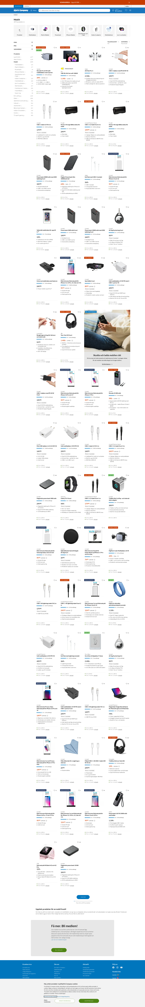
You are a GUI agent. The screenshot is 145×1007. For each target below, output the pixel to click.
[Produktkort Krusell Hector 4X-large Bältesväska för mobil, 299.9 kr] (119, 110)
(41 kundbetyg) (96, 556)
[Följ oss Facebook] (113, 967)
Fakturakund (26, 969)
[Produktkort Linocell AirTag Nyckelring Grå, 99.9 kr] (119, 642)
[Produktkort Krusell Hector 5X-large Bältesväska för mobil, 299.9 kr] (71, 110)
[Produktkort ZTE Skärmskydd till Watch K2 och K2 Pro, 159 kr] (47, 851)
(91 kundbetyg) (72, 819)
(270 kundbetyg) (48, 181)
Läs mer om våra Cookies (50, 996)
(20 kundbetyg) (48, 74)
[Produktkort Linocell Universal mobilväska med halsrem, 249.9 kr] (47, 267)
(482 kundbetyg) (96, 127)
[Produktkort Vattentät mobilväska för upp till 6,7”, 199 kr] (47, 216)
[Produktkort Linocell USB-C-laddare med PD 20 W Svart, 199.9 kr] (47, 379)
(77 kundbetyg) (72, 765)
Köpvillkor (25, 975)
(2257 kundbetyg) (49, 605)
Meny (35, 10)
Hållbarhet (57, 973)
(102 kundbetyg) (120, 128)
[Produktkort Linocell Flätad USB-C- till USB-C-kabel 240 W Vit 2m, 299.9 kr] (95, 747)
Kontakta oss (26, 967)
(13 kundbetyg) (48, 712)
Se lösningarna (106, 364)
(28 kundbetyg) (72, 75)
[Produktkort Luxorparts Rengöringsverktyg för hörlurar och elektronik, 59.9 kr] (47, 321)
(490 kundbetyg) (96, 283)
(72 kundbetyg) (96, 765)
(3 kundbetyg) (120, 395)
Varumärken (86, 975)
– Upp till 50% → (70, 2)
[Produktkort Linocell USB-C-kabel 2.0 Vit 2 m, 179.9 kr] (47, 110)
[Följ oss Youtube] (121, 967)
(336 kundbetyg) (48, 500)
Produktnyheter (87, 973)
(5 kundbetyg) (48, 234)
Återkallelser (26, 977)
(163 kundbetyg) (48, 658)
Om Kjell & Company (59, 967)
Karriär (56, 975)
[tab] (18, 6)
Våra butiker (57, 977)
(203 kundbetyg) (120, 763)
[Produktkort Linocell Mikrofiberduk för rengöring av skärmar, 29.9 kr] (71, 747)
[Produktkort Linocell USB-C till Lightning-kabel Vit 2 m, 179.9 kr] (47, 589)
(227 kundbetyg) (120, 181)
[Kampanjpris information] (46, 78)
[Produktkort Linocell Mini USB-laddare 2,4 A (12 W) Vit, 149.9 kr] (47, 432)
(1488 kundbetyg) (73, 285)
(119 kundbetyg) (96, 73)
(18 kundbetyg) (48, 283)
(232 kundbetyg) (96, 179)
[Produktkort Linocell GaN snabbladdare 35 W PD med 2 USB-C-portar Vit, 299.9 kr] (119, 267)
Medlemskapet (58, 969)
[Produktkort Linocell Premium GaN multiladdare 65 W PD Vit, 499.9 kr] (47, 642)
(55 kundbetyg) (120, 817)
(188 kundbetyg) (72, 500)
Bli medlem (59, 950)
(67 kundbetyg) (120, 710)
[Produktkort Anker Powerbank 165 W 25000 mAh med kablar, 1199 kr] (119, 799)
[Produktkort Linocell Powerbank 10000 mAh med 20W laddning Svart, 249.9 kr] (95, 216)
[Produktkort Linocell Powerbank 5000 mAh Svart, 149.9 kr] (71, 216)
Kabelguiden (86, 967)
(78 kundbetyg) (72, 554)
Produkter (17, 54)
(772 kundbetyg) (96, 817)
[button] (24, 22)
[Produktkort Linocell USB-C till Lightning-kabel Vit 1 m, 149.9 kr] (95, 692)
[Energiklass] (62, 68)
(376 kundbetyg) (72, 607)
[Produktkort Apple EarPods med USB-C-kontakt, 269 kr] (95, 163)
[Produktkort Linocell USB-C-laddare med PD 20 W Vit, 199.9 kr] (119, 56)
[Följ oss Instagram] (117, 967)
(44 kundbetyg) (72, 397)
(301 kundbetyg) (72, 128)
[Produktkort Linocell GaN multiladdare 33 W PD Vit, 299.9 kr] (71, 432)
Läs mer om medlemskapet (59, 940)
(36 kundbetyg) (72, 337)
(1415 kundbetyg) (73, 448)
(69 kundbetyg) (120, 553)
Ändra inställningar (47, 1000)
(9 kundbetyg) (72, 181)
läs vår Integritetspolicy (63, 996)
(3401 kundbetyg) (49, 127)
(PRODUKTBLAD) (69, 68)
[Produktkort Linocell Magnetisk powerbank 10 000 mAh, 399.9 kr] (71, 851)
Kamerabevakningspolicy (29, 973)
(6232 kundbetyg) (121, 73)
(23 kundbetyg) (120, 607)
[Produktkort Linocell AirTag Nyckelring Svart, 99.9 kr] (119, 216)
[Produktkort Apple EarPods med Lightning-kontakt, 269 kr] (71, 642)
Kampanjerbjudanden (88, 969)
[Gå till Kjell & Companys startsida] (21, 10)
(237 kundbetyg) (72, 232)
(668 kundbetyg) (48, 339)
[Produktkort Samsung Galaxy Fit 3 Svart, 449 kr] (71, 484)
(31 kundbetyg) (120, 502)
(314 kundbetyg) (96, 607)
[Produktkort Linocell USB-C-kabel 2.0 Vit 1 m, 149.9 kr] (95, 432)
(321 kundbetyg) (96, 234)
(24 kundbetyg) (48, 554)
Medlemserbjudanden (89, 971)
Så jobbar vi (57, 971)
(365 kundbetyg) (72, 869)
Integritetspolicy (27, 971)
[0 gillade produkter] (126, 10)
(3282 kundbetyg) (49, 448)
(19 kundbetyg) (96, 397)
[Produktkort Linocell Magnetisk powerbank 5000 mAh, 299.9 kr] (47, 484)
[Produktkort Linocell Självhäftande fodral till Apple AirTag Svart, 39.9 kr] (71, 536)
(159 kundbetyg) (120, 232)
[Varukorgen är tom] (130, 10)
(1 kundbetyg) (96, 658)
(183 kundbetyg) (120, 285)
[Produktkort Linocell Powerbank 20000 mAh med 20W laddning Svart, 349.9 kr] (47, 163)
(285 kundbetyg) (72, 658)
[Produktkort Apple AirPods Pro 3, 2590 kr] (95, 56)
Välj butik (47, 93)
